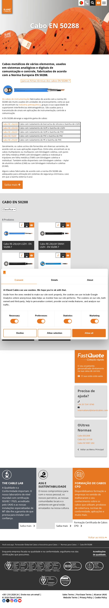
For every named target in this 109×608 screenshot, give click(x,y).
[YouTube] (19, 600)
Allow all (89, 333)
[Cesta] (31, 225)
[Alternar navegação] (104, 3)
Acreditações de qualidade (99, 553)
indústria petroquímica (30, 104)
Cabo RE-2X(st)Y (10, 132)
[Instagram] (11, 600)
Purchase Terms (84, 594)
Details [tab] (54, 280)
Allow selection (54, 333)
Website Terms (70, 597)
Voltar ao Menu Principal (92, 449)
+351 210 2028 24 (10, 594)
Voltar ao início (96, 537)
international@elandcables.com (93, 410)
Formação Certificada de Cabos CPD (90, 524)
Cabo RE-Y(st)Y (9, 136)
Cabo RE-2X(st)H (10, 128)
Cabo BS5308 (84, 435)
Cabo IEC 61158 (85, 439)
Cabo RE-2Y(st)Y (10, 140)
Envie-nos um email (30, 594)
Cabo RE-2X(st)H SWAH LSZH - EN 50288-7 (52, 245)
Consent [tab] (19, 280)
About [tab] (90, 280)
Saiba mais (26, 525)
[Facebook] (15, 600)
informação (21, 225)
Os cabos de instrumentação (15, 99)
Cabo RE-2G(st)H (10, 124)
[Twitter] (8, 600)
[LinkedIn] (4, 600)
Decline (20, 333)
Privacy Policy (86, 597)
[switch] (41, 321)
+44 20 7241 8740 (86, 404)
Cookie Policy (101, 597)
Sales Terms (68, 594)
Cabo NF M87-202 (86, 443)
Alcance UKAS (100, 594)
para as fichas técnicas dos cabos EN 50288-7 (46, 80)
